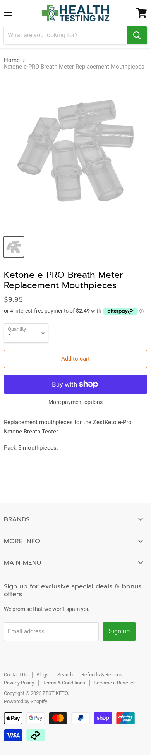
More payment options (75, 402)
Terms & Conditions (64, 683)
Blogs (42, 675)
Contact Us (16, 675)
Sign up (119, 631)
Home (12, 60)
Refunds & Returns (101, 675)
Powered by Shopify (25, 701)
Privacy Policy (19, 683)
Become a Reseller (114, 683)
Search (65, 675)
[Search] (137, 35)
